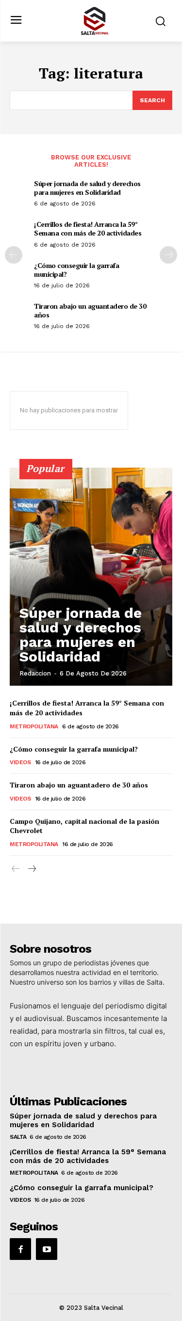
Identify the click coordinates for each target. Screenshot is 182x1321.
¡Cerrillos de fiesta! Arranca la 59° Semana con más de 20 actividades (87, 228)
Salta (18, 1136)
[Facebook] (20, 1248)
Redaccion (35, 673)
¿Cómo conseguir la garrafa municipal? (76, 270)
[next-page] (168, 255)
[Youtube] (46, 1248)
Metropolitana (34, 726)
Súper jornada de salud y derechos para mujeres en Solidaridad (87, 188)
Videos (20, 762)
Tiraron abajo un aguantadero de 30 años (90, 310)
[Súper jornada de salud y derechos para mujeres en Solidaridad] (91, 577)
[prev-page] (13, 255)
